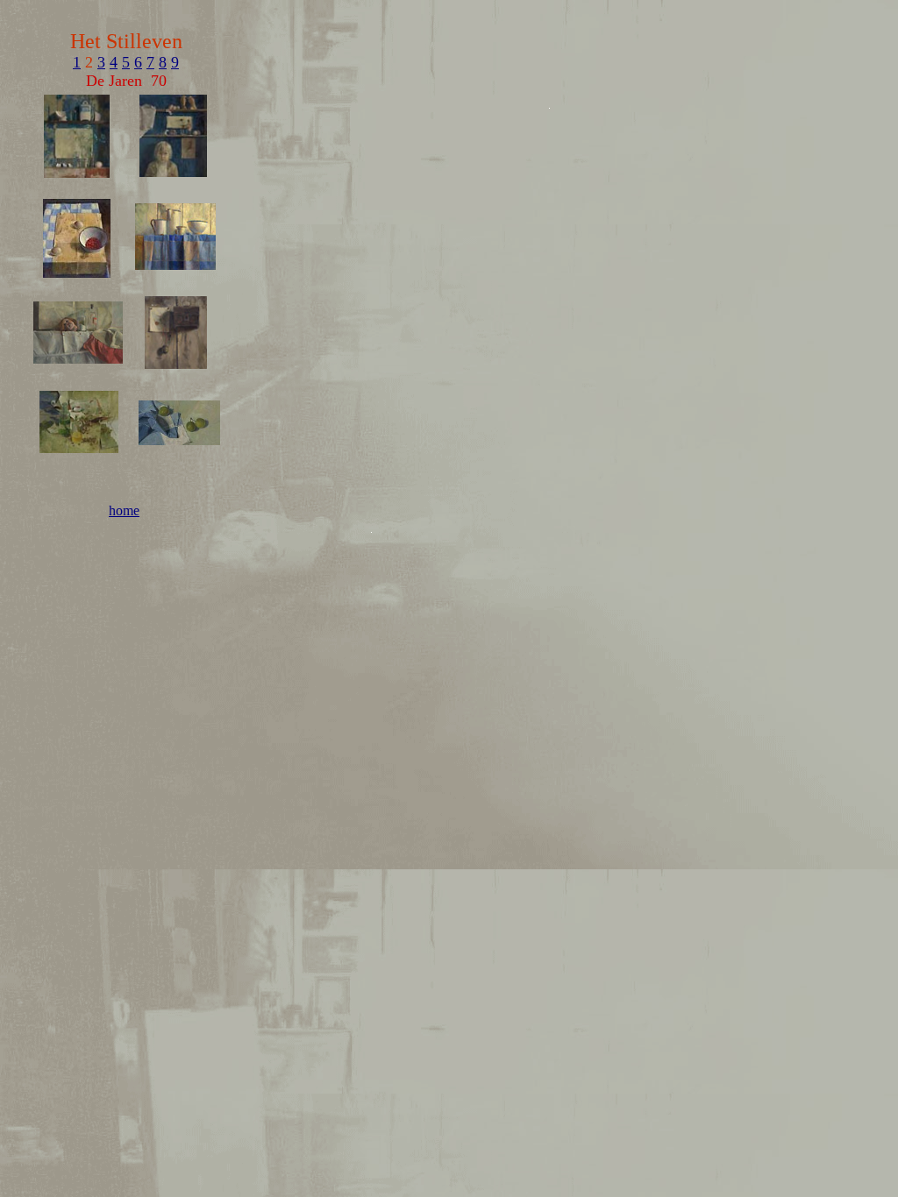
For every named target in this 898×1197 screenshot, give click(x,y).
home (124, 510)
